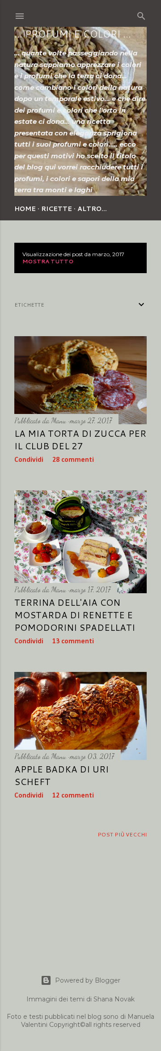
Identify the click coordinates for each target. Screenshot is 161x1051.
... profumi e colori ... (72, 34)
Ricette (56, 208)
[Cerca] (141, 14)
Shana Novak (114, 999)
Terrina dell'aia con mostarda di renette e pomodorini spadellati (74, 614)
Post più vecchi (122, 834)
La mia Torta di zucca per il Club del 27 (80, 439)
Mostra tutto (47, 261)
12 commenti (73, 795)
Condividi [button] (28, 460)
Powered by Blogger (87, 980)
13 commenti (73, 641)
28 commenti (73, 460)
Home (25, 208)
